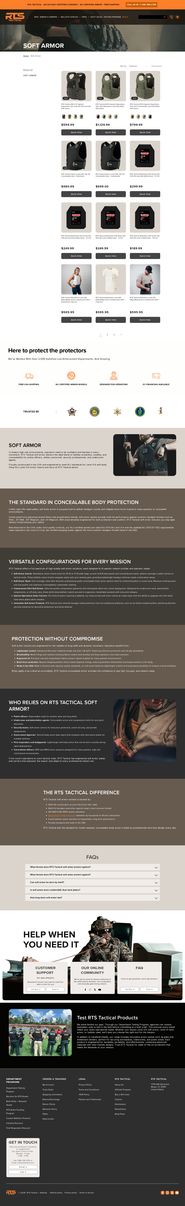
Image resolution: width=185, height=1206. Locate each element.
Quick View (76, 132)
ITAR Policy (84, 1094)
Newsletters (120, 1109)
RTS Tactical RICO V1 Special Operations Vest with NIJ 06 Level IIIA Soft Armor (76, 106)
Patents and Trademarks (90, 1099)
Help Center (48, 1118)
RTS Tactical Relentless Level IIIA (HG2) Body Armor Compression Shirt (144, 299)
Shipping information (52, 1094)
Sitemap (43, 1192)
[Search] (165, 17)
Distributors (120, 1104)
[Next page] (121, 334)
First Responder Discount (18, 1128)
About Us (119, 1084)
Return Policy (49, 1104)
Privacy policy (71, 1192)
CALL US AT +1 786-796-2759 (141, 4)
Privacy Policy (85, 1084)
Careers (118, 1099)
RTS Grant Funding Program (15, 1111)
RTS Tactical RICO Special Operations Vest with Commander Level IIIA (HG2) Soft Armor (145, 106)
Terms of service (86, 1192)
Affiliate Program (123, 1089)
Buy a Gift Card (122, 1094)
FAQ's (45, 1114)
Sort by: (123, 66)
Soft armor (36, 55)
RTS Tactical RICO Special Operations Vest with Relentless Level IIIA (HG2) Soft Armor (110, 106)
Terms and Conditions (89, 1089)
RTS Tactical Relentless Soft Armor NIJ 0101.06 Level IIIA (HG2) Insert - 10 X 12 (76, 237)
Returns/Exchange (51, 1099)
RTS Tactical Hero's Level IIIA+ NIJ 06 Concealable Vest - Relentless (75, 175)
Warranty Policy (50, 1109)
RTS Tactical (32, 1192)
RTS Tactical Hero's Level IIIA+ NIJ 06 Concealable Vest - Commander (110, 175)
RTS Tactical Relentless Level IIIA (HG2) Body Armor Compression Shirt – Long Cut (111, 300)
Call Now (35, 989)
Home (26, 55)
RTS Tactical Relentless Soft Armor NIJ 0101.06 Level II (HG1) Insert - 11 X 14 (110, 237)
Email (54, 989)
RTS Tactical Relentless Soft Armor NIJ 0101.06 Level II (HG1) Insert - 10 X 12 (145, 237)
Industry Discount (14, 1123)
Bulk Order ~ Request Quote (16, 1103)
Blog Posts (120, 1114)
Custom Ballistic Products (18, 1118)
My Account (48, 1084)
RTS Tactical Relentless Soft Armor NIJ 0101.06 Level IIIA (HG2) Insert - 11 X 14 (145, 175)
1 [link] (100, 334)
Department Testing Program (61, 815)
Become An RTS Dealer (17, 1096)
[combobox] (153, 17)
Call (22, 1172)
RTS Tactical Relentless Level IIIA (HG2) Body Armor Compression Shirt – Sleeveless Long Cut (76, 300)
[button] (177, 17)
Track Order (48, 1089)
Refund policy (56, 1192)
